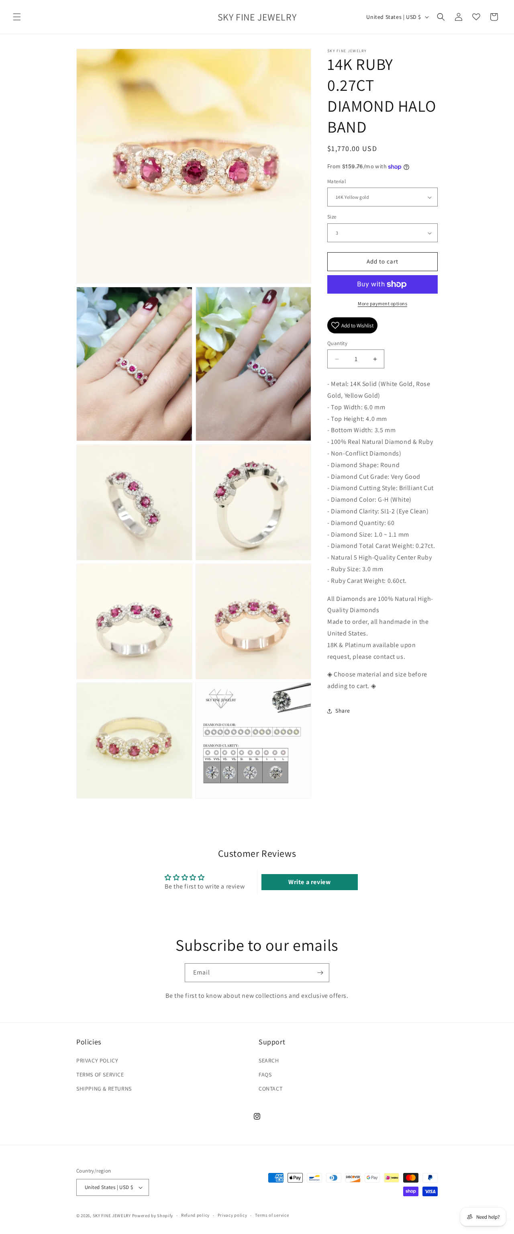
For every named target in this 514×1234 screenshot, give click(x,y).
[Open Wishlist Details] (476, 17)
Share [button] (342, 711)
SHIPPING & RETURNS (104, 1088)
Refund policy (195, 1215)
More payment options (382, 303)
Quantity (337, 343)
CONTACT (270, 1088)
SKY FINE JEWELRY (112, 1215)
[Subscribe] (320, 972)
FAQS (265, 1074)
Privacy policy (232, 1215)
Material (336, 181)
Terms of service (272, 1215)
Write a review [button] (309, 882)
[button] (17, 17)
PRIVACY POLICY (97, 1060)
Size (332, 217)
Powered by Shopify (152, 1215)
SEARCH (269, 1060)
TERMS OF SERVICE (100, 1074)
